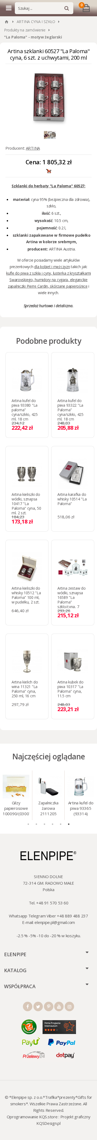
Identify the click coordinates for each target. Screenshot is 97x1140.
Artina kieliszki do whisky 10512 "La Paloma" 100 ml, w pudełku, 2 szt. (26, 595)
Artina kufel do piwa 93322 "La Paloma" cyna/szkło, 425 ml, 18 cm (70, 410)
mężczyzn (61, 266)
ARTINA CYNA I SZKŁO (36, 21)
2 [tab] (36, 824)
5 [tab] (60, 824)
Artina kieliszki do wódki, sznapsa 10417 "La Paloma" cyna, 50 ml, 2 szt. (26, 503)
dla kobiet (42, 266)
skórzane (57, 286)
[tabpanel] (16, 795)
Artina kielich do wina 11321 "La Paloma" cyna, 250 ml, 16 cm (25, 688)
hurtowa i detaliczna (55, 305)
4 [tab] (52, 824)
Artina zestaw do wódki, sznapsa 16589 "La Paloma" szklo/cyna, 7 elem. (71, 600)
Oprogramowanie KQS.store (32, 1116)
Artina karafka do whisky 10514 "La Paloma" (72, 499)
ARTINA (33, 148)
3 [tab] (44, 824)
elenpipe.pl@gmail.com (54, 922)
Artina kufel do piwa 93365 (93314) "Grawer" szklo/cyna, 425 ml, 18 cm (80, 808)
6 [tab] (68, 824)
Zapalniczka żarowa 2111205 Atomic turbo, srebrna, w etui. (48, 808)
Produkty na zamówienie (25, 30)
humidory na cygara (51, 279)
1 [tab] (28, 824)
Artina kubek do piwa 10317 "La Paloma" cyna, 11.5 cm (70, 688)
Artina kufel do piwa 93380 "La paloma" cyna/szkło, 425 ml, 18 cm (25, 410)
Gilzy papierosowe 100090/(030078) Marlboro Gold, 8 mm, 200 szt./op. (16, 808)
